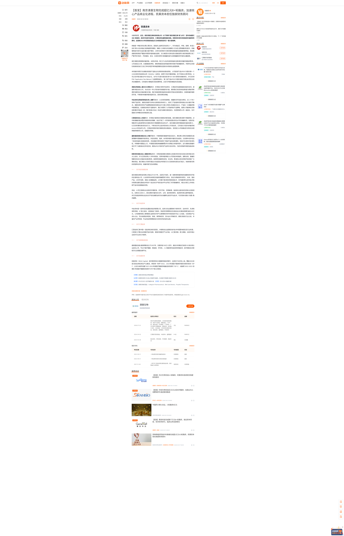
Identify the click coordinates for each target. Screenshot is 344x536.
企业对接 (341, 501)
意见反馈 (341, 516)
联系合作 (341, 506)
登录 (223, 3)
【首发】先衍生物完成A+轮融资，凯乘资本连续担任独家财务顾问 (211, 22)
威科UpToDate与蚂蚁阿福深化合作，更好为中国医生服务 (211, 29)
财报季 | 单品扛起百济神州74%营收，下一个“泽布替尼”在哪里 (211, 37)
